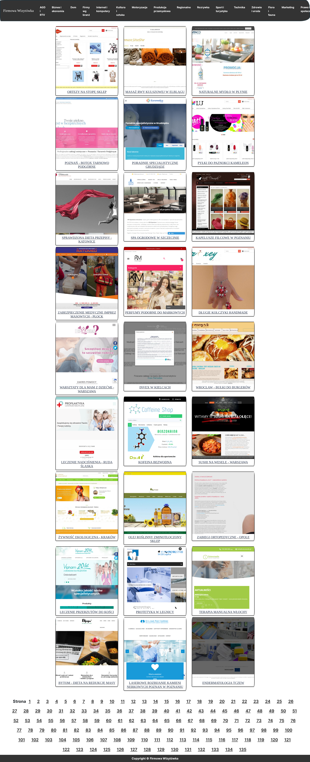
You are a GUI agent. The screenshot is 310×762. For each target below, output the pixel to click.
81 (65, 730)
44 (213, 710)
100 (288, 730)
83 (88, 730)
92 (193, 730)
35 (107, 710)
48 (259, 710)
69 (214, 720)
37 (131, 710)
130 (174, 749)
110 (144, 739)
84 (100, 730)
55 (50, 720)
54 (39, 720)
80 (53, 730)
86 (123, 730)
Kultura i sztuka (120, 11)
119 (261, 739)
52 (15, 720)
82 (76, 730)
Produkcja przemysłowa (162, 9)
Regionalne (184, 7)
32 (72, 710)
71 (236, 720)
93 (205, 730)
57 (73, 720)
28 (26, 710)
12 (133, 701)
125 (106, 749)
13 (144, 701)
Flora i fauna (271, 11)
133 (215, 749)
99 (275, 730)
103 (48, 739)
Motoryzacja (139, 7)
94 (217, 730)
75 (281, 720)
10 (112, 701)
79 (41, 730)
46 (236, 710)
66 (178, 720)
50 (283, 710)
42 (189, 710)
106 (90, 739)
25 (279, 701)
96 (240, 730)
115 (209, 739)
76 (293, 720)
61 (120, 720)
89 (158, 730)
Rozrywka (203, 7)
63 (143, 720)
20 (222, 701)
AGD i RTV (42, 11)
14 (155, 701)
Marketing (288, 7)
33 (84, 710)
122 (66, 749)
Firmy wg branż (86, 11)
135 (242, 749)
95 (228, 730)
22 (244, 701)
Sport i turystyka (221, 9)
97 (252, 730)
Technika (239, 7)
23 (256, 701)
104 (62, 739)
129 (161, 749)
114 (196, 739)
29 (37, 710)
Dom (73, 7)
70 (225, 720)
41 (178, 710)
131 (188, 749)
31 (61, 710)
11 (123, 701)
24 (267, 701)
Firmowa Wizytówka (18, 11)
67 (190, 720)
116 (222, 739)
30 (49, 710)
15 (166, 701)
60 (108, 720)
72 (247, 720)
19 (210, 701)
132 (201, 749)
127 (133, 749)
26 (290, 701)
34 (96, 710)
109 (131, 739)
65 (167, 720)
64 (155, 720)
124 (93, 749)
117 (235, 739)
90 (170, 730)
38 (142, 710)
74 (270, 720)
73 (259, 720)
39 (154, 710)
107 (103, 739)
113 (183, 739)
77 (19, 730)
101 (21, 739)
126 (120, 749)
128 (147, 749)
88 (147, 730)
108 (117, 739)
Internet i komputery (103, 9)
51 (294, 710)
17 (188, 701)
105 (76, 739)
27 (14, 710)
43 (201, 710)
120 (274, 739)
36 (119, 710)
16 (177, 701)
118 (248, 739)
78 (30, 730)
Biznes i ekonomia (58, 9)
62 (131, 720)
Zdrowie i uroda (257, 9)
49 (271, 710)
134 (229, 749)
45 (224, 710)
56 (62, 720)
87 (135, 730)
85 (111, 730)
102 (35, 739)
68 (202, 720)
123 (79, 749)
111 (157, 739)
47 (248, 710)
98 (264, 730)
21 (233, 701)
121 (287, 739)
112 (170, 739)
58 (85, 720)
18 (199, 701)
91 (182, 730)
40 (166, 710)
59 (97, 720)
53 (27, 720)
